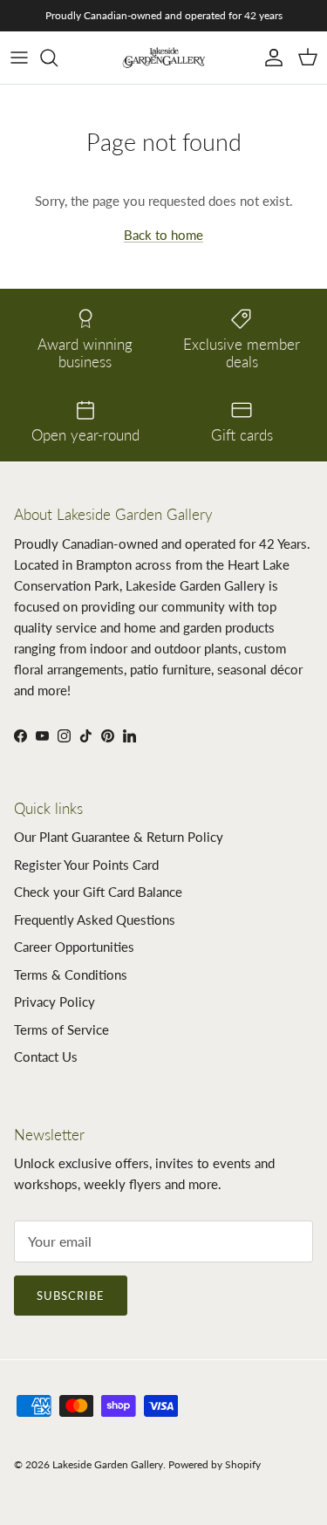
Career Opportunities (74, 946)
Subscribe (71, 1296)
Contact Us (46, 1056)
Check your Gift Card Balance (98, 891)
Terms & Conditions (70, 974)
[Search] (57, 57)
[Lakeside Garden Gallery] (164, 57)
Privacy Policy (54, 1001)
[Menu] (19, 57)
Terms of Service (61, 1029)
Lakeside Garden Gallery (107, 1464)
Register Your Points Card (86, 864)
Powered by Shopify (214, 1464)
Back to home (163, 235)
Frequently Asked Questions (94, 919)
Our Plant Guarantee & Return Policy (118, 837)
